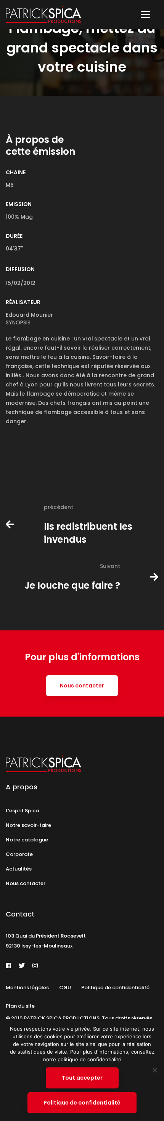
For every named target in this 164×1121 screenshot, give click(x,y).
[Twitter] (22, 965)
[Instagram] (35, 965)
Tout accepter (82, 1078)
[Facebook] (8, 965)
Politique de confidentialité (82, 1102)
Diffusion (20, 269)
